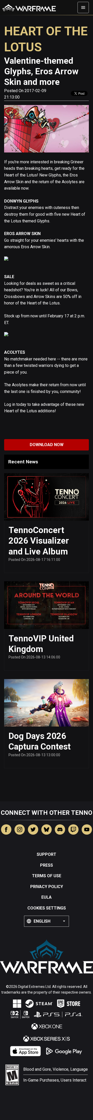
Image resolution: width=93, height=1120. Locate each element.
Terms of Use (46, 875)
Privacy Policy (46, 886)
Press (46, 865)
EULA (46, 897)
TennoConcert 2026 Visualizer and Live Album (39, 541)
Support (46, 854)
